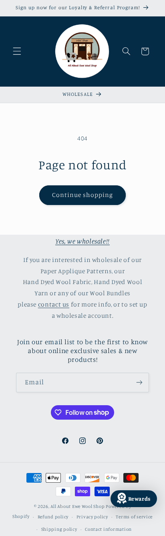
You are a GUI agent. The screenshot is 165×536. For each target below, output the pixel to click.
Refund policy (53, 517)
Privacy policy (92, 517)
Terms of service (134, 517)
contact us (53, 304)
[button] (17, 51)
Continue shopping (82, 195)
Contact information (108, 529)
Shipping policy (59, 529)
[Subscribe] (139, 382)
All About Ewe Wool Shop (77, 506)
